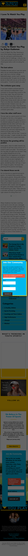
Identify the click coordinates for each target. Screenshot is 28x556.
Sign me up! (8, 294)
